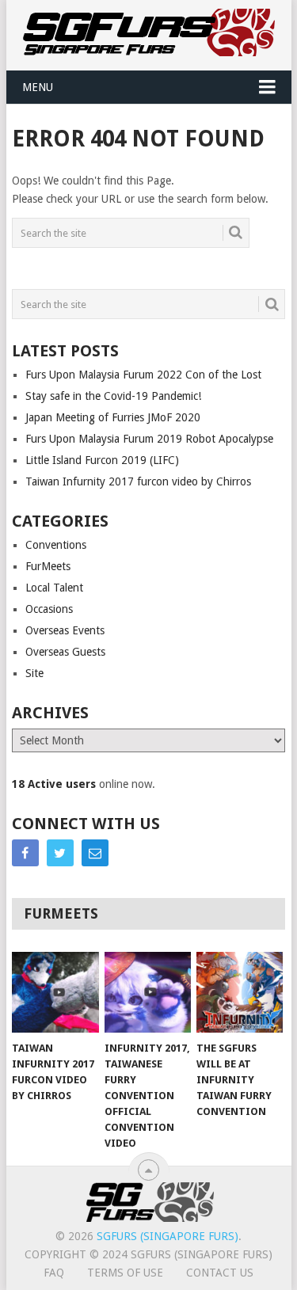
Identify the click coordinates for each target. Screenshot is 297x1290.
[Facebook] (25, 852)
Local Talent (54, 587)
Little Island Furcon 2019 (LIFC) (102, 460)
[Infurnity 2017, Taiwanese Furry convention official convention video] (148, 992)
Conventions (55, 544)
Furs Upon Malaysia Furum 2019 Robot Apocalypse (149, 438)
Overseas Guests (65, 651)
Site (34, 673)
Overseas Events (65, 630)
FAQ (54, 1272)
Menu (37, 87)
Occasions (49, 609)
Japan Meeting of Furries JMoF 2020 (112, 417)
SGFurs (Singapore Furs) (167, 1236)
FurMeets (47, 566)
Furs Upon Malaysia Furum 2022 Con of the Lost (143, 374)
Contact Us (219, 1272)
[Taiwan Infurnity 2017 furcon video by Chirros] (55, 992)
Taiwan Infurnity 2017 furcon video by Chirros (138, 481)
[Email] (95, 852)
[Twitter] (60, 852)
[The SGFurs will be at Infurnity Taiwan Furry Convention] (239, 992)
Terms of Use (125, 1272)
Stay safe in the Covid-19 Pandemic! (113, 396)
